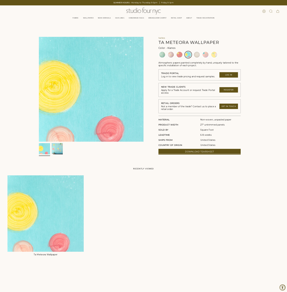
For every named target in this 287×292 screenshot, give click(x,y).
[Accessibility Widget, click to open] (283, 288)
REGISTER (229, 90)
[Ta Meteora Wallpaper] (45, 213)
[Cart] (277, 11)
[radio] (162, 54)
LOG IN (228, 75)
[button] (75, 18)
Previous (39, 89)
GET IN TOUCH (229, 106)
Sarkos (161, 38)
